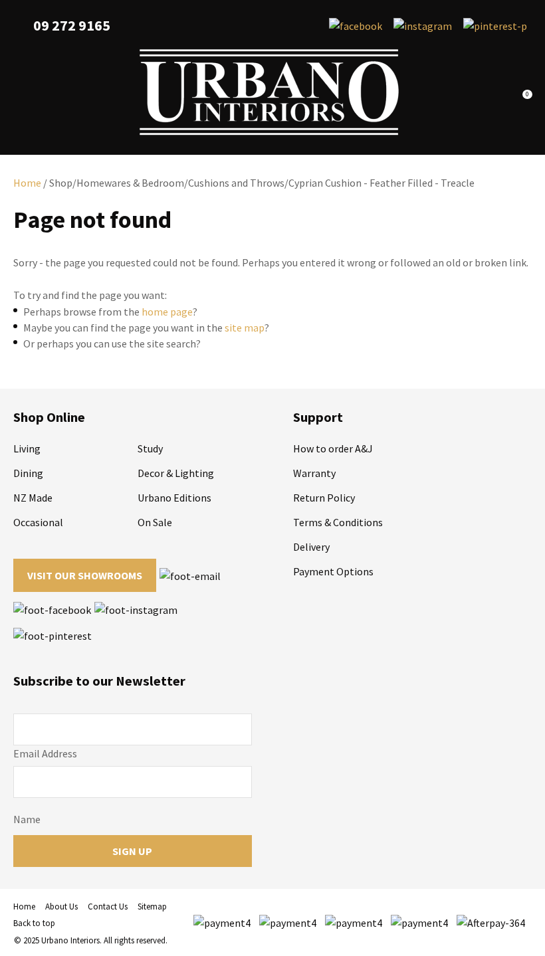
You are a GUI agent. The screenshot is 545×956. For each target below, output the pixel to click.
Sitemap (152, 906)
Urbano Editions (174, 497)
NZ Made (33, 497)
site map (245, 327)
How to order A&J (333, 448)
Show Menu (21, 93)
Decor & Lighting (176, 473)
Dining (28, 473)
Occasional (38, 522)
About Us (61, 906)
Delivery (311, 546)
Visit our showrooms (84, 575)
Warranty (314, 473)
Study (150, 448)
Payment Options (333, 571)
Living (27, 448)
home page (167, 311)
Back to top (34, 923)
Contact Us (108, 906)
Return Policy (324, 497)
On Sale (155, 522)
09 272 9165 (71, 25)
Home (27, 182)
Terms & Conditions (338, 522)
